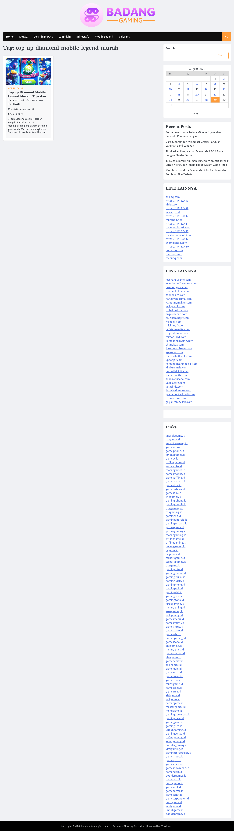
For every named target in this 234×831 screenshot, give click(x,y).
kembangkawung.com (179, 341)
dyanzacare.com (176, 398)
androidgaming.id (177, 443)
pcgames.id (173, 554)
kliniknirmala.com (176, 367)
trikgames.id (173, 497)
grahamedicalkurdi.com (180, 394)
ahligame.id (173, 695)
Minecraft (82, 37)
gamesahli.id (173, 634)
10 (170, 89)
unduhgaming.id (176, 730)
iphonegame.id (175, 527)
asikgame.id (173, 699)
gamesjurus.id (174, 627)
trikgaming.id (174, 512)
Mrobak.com (173, 322)
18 (179, 94)
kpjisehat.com (174, 352)
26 (187, 100)
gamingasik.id (174, 588)
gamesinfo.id (174, 466)
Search (170, 48)
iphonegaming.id (176, 531)
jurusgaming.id (175, 604)
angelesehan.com (176, 314)
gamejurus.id (174, 672)
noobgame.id (174, 802)
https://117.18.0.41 (177, 224)
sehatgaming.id (175, 741)
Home (10, 37)
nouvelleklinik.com (177, 371)
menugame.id (174, 711)
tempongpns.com (177, 287)
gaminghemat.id (176, 573)
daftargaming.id (176, 737)
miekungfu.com (175, 325)
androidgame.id (175, 436)
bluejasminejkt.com (178, 318)
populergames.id (176, 776)
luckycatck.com (175, 306)
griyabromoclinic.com (179, 402)
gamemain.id (174, 669)
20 (197, 94)
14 (206, 89)
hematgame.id (175, 703)
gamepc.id (172, 458)
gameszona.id (174, 642)
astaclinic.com (174, 387)
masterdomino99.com (179, 235)
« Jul (196, 113)
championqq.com (176, 243)
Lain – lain (65, 37)
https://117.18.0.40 (177, 246)
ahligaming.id (174, 646)
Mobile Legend (104, 37)
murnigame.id (174, 684)
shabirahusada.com (178, 379)
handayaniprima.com (179, 299)
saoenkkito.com (175, 295)
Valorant (124, 37)
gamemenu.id (174, 676)
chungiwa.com (175, 345)
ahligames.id (173, 657)
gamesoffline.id (175, 478)
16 (224, 89)
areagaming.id (174, 611)
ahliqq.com (172, 204)
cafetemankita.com (178, 329)
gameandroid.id (175, 447)
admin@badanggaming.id (22, 109)
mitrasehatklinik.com (179, 356)
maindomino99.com (178, 227)
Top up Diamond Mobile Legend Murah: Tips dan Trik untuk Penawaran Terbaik (27, 98)
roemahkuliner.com (178, 291)
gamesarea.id (174, 688)
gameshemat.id (175, 653)
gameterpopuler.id (177, 798)
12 (188, 89)
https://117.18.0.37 (177, 239)
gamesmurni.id (175, 623)
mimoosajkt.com (176, 337)
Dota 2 (23, 37)
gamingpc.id (173, 516)
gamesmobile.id (175, 474)
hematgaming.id (176, 638)
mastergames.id (176, 707)
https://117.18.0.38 (177, 231)
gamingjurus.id (175, 581)
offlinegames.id (175, 462)
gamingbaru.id (175, 718)
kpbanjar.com (174, 360)
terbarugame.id (175, 558)
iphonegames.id (175, 455)
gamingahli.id (174, 592)
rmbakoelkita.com (177, 310)
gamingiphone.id (176, 500)
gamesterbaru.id (176, 481)
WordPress (166, 826)
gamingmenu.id (175, 585)
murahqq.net (174, 220)
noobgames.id (174, 783)
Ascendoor (139, 826)
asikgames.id (174, 665)
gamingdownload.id (178, 714)
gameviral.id (173, 787)
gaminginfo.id (174, 569)
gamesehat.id (174, 795)
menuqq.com (174, 258)
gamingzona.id (175, 600)
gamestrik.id (173, 493)
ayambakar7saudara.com (181, 283)
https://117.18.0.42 (177, 216)
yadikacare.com (175, 383)
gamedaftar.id (174, 791)
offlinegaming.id (176, 543)
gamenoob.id (174, 772)
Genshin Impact (43, 37)
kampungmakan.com (179, 302)
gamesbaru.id (174, 764)
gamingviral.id (174, 722)
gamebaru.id (173, 779)
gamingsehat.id (175, 734)
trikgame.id (173, 439)
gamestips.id (173, 485)
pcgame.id (172, 550)
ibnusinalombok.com (178, 390)
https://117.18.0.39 (177, 208)
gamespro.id (173, 760)
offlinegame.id (175, 539)
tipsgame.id (173, 565)
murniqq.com (174, 254)
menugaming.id (175, 607)
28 (206, 100)
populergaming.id (177, 745)
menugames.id (175, 649)
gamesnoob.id (174, 756)
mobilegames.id (175, 470)
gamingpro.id (174, 726)
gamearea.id (173, 691)
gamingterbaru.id (176, 523)
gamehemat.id (175, 661)
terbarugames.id (176, 562)
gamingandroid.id (177, 520)
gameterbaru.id (175, 489)
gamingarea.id (174, 596)
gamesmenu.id (175, 619)
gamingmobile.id (176, 504)
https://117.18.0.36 (177, 201)
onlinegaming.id (175, 546)
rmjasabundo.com (177, 333)
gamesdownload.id (177, 768)
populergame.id (175, 814)
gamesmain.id (174, 630)
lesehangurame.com (178, 280)
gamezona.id (173, 680)
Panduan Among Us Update (96, 826)
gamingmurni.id (175, 577)
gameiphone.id (175, 451)
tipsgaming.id (174, 508)
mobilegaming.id (176, 535)
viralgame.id (173, 806)
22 (215, 94)
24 (170, 100)
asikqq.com (173, 197)
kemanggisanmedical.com (182, 364)
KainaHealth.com (176, 375)
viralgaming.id (174, 749)
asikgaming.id (174, 615)
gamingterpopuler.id (178, 753)
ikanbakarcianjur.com (179, 348)
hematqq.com (174, 250)
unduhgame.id (175, 810)
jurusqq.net (173, 212)
